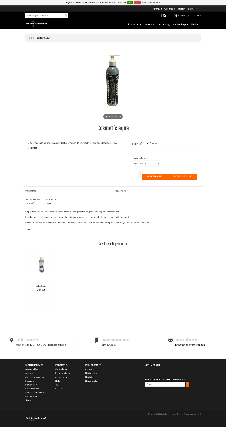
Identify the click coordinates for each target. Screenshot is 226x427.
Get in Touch (152, 365)
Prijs (135, 144)
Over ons (149, 24)
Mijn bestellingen (92, 373)
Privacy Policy (31, 385)
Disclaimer (29, 381)
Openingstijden (31, 369)
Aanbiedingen (180, 24)
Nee (137, 3)
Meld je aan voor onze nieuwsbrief (165, 379)
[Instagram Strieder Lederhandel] (164, 16)
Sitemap (28, 400)
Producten (133, 24)
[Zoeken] (65, 15)
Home (31, 38)
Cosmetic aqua (43, 38)
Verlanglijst (157, 9)
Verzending (164, 24)
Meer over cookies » (151, 3)
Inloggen (181, 9)
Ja (130, 3)
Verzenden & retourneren (35, 392)
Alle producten (61, 369)
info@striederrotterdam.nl (190, 344)
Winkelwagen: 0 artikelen (189, 15)
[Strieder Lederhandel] (36, 26)
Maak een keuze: (140, 158)
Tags (57, 385)
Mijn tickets (89, 377)
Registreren (90, 369)
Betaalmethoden (32, 388)
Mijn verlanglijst (91, 381)
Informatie (30, 190)
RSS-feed (58, 388)
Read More (32, 147)
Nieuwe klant (193, 9)
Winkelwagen (169, 9)
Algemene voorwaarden (35, 377)
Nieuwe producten (62, 373)
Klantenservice (31, 396)
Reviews (120, 190)
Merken (195, 24)
